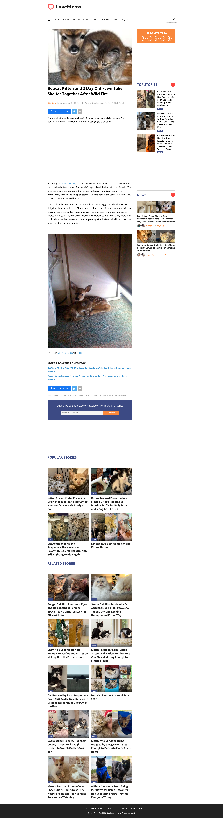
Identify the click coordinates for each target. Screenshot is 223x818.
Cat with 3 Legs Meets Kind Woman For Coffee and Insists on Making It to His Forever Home (68, 653)
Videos (96, 19)
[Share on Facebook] (59, 111)
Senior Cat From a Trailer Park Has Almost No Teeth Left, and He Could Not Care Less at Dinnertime (156, 248)
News (116, 19)
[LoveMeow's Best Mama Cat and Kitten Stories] (111, 527)
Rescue (86, 19)
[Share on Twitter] (74, 111)
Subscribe (111, 412)
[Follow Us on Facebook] (143, 38)
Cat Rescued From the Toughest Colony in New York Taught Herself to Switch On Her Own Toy (67, 746)
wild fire (97, 396)
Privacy (123, 808)
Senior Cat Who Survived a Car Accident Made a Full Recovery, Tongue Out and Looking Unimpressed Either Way (110, 609)
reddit (79, 352)
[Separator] (80, 111)
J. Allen (149, 226)
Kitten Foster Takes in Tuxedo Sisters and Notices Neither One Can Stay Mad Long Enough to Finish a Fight (110, 655)
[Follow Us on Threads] (169, 38)
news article (120, 396)
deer (56, 396)
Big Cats (126, 19)
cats (81, 396)
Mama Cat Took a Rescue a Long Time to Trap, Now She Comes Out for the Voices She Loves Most (166, 120)
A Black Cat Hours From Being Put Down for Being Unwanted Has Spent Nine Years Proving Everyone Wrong (110, 791)
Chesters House (67, 183)
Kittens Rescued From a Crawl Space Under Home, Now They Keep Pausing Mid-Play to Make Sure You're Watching (67, 791)
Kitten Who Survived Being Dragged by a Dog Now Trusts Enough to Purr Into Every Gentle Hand (111, 746)
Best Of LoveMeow (71, 19)
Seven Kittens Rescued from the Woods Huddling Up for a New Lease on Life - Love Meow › (87, 377)
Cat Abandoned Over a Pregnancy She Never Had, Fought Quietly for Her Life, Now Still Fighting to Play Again (67, 549)
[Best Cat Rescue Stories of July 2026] (111, 678)
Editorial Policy (97, 808)
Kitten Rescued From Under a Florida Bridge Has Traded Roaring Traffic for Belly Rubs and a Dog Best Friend (109, 503)
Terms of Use (136, 808)
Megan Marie (151, 255)
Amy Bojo (52, 103)
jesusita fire (108, 396)
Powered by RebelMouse (171, 22)
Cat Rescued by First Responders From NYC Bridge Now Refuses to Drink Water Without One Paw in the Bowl (68, 701)
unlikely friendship (69, 396)
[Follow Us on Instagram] (156, 38)
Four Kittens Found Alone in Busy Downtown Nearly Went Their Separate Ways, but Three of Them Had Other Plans (156, 219)
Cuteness (106, 19)
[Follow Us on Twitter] (149, 38)
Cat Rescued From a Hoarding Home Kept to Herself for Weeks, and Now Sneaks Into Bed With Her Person (166, 142)
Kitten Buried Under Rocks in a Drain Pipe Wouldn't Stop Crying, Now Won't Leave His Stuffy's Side (68, 503)
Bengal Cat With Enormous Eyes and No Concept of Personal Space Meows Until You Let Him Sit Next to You (67, 609)
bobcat (88, 396)
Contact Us (112, 808)
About (84, 808)
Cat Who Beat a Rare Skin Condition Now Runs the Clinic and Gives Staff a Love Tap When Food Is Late (166, 98)
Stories (56, 19)
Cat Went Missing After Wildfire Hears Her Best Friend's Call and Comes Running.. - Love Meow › (89, 369)
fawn (50, 396)
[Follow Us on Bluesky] (162, 38)
